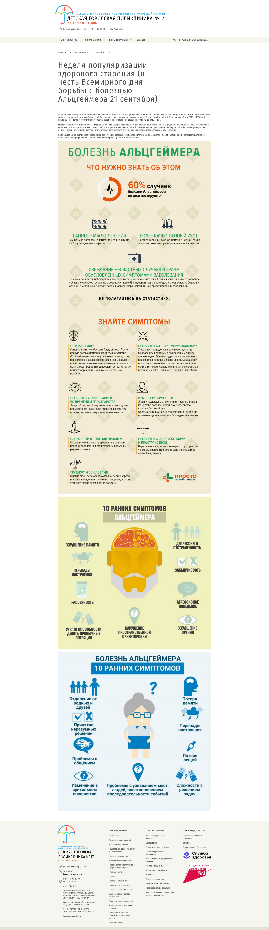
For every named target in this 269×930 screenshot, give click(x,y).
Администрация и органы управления (156, 837)
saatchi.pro (76, 916)
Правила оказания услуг (119, 856)
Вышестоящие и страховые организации (120, 895)
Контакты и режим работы (157, 870)
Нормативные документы (119, 885)
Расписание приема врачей (120, 840)
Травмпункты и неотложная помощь (120, 906)
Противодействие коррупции (158, 888)
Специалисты (151, 843)
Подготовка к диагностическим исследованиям (122, 850)
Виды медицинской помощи (157, 883)
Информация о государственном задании (159, 860)
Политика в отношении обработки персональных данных (119, 915)
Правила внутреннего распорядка (155, 852)
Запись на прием (116, 836)
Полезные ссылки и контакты (121, 901)
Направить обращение (118, 844)
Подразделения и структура (157, 847)
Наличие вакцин (115, 922)
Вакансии (150, 874)
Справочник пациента (118, 881)
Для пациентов (81, 52)
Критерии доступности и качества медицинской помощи (160, 893)
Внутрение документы (155, 879)
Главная (62, 52)
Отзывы (112, 876)
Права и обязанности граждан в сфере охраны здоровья (122, 866)
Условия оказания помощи (120, 860)
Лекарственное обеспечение (121, 889)
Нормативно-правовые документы (192, 837)
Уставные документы (154, 866)
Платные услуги (115, 872)
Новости (100, 52)
